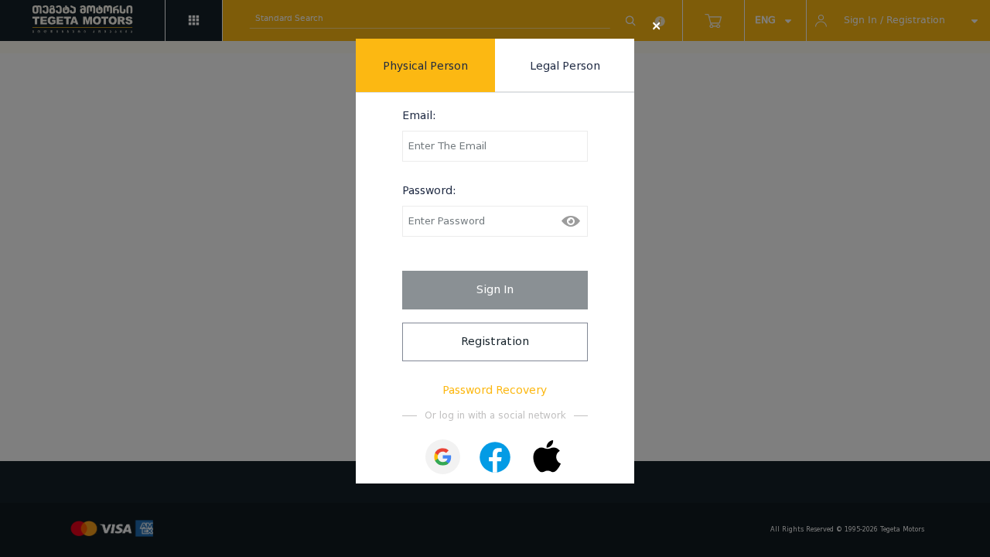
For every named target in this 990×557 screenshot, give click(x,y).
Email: (419, 115)
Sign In (495, 289)
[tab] (425, 65)
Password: (429, 190)
